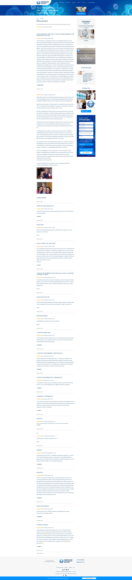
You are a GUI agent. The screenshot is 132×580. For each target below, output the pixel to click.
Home (57, 2)
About (79, 2)
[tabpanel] (86, 31)
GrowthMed (73, 571)
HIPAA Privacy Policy (60, 567)
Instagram (85, 111)
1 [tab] (84, 83)
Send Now (82, 144)
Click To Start (89, 578)
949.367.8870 (92, 2)
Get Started (86, 152)
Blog (74, 567)
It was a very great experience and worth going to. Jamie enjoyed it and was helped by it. (53, 423)
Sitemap (66, 567)
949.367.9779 (81, 562)
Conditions (61, 2)
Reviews (73, 2)
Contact (84, 2)
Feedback (70, 567)
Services (68, 2)
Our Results (80, 13)
